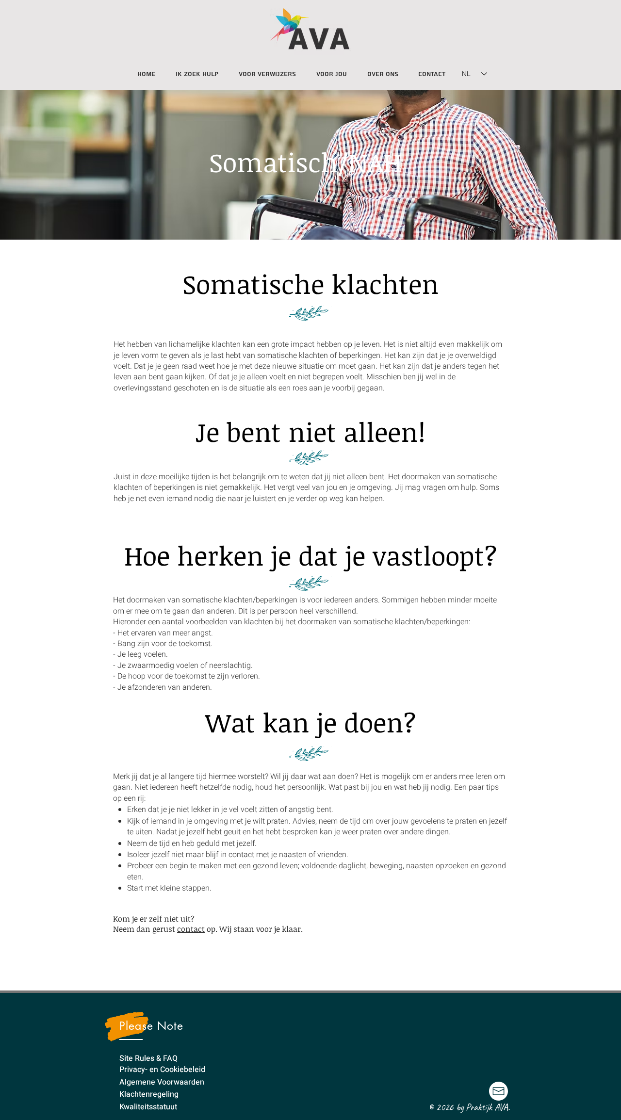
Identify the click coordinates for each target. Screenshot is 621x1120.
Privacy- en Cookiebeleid (162, 1069)
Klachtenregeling (149, 1094)
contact (191, 929)
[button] (331, 70)
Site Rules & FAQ (148, 1058)
